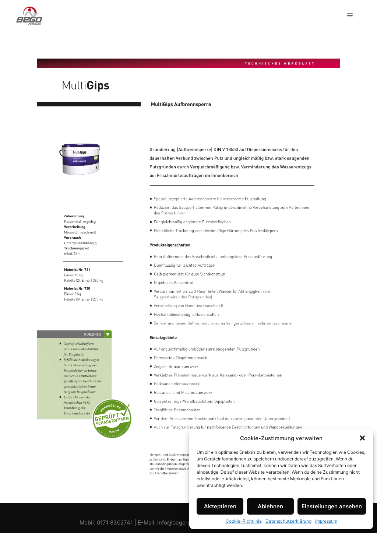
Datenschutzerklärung (288, 521)
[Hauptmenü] (350, 15)
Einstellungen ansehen (332, 506)
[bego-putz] (29, 15)
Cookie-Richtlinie (244, 521)
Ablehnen (270, 506)
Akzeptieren (220, 506)
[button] (362, 438)
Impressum (326, 521)
